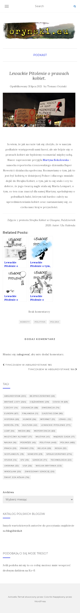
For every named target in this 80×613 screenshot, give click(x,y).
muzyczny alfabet (18, 436)
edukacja (30, 407)
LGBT (9, 431)
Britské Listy (15, 402)
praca (10, 448)
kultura (30, 425)
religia (44, 448)
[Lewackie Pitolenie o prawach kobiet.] (39, 110)
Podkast (40, 55)
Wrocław (12, 471)
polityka (40, 322)
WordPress (40, 601)
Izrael (65, 419)
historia (11, 419)
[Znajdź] (74, 6)
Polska (54, 322)
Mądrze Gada (64, 436)
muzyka (43, 436)
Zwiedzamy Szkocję (40, 471)
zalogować (23, 354)
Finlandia (30, 413)
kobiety (25, 322)
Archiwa (8, 492)
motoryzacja (44, 431)
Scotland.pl (14, 454)
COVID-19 (60, 402)
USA (27, 465)
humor (29, 419)
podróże (28, 442)
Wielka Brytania (49, 465)
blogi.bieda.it (14, 530)
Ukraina (11, 465)
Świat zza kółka (16, 477)
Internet (47, 419)
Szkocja (40, 460)
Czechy (11, 407)
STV (24, 460)
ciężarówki (39, 402)
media (24, 431)
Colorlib (48, 596)
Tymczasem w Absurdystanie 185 (28, 364)
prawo (27, 448)
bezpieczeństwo (42, 396)
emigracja (51, 407)
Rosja (61, 448)
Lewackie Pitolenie (56, 425)
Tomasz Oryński (56, 86)
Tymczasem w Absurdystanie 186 (51, 369)
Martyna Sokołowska (56, 160)
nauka (10, 442)
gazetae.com (52, 413)
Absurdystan (15, 396)
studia (10, 460)
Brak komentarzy (39, 311)
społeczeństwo (59, 454)
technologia (61, 460)
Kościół (11, 425)
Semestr (35, 454)
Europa (11, 413)
